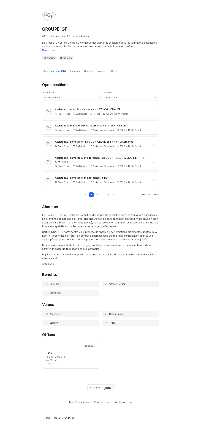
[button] (71, 97)
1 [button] (91, 194)
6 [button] (108, 194)
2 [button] (97, 194)
